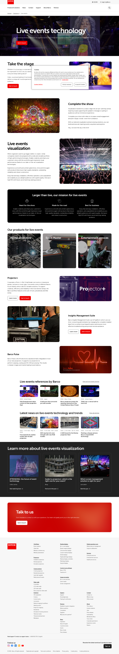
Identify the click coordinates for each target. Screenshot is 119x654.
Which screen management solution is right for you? (91, 480)
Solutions (36, 592)
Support (38, 7)
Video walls (36, 582)
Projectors (36, 557)
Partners (56, 7)
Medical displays (64, 544)
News (24, 7)
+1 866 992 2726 (36, 636)
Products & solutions (13, 7)
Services (89, 553)
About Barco (47, 7)
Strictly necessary (67, 84)
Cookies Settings (38, 84)
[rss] (19, 646)
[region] (60, 77)
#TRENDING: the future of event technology (23, 480)
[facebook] (12, 646)
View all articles (94, 413)
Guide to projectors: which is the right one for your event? (58, 480)
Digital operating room (92, 544)
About (88, 604)
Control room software (66, 568)
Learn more (13, 298)
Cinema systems (38, 568)
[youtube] (23, 646)
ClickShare (36, 544)
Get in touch (25, 298)
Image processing (64, 577)
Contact (30, 7)
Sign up (107, 646)
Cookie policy (65, 79)
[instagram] (8, 646)
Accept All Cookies (80, 84)
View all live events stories (91, 381)
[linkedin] (16, 646)
